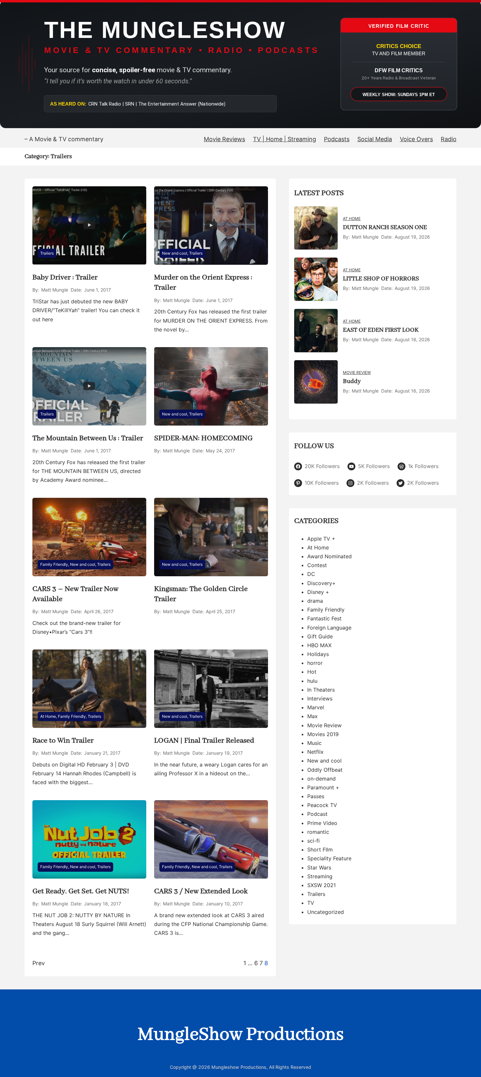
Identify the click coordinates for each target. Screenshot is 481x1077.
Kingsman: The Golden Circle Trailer (201, 594)
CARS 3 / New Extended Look (201, 891)
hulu (312, 681)
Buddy (352, 381)
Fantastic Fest (324, 618)
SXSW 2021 (321, 885)
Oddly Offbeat (325, 769)
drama (315, 600)
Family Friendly (54, 564)
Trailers (47, 253)
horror (315, 663)
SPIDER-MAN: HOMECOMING (203, 438)
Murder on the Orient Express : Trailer (203, 282)
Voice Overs (416, 139)
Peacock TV (322, 805)
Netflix (315, 752)
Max (312, 716)
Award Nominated (329, 556)
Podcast (317, 814)
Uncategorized (325, 912)
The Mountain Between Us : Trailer (87, 438)
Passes (315, 796)
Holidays (318, 654)
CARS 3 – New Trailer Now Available (75, 594)
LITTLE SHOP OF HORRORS (381, 279)
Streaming (319, 876)
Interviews (319, 698)
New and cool (174, 253)
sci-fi (313, 840)
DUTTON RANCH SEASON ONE (385, 227)
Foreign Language (329, 627)
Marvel (315, 707)
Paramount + (323, 787)
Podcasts (336, 139)
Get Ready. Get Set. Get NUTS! (80, 891)
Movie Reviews (224, 139)
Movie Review (357, 372)
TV (310, 903)
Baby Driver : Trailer (65, 277)
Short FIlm (320, 850)
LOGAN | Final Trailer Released (204, 740)
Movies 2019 (323, 734)
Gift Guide (320, 636)
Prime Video (322, 823)
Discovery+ (321, 583)
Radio (448, 139)
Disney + (318, 592)
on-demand (321, 778)
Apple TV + (321, 538)
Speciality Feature (329, 858)
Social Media (374, 139)
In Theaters (321, 689)
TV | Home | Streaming (284, 139)
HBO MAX (319, 645)
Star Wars (319, 867)
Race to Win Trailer (63, 740)
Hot (311, 672)
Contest (317, 565)
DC (311, 574)
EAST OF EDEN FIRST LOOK (381, 330)
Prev (38, 963)
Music (314, 743)
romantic (318, 832)
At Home (48, 716)
